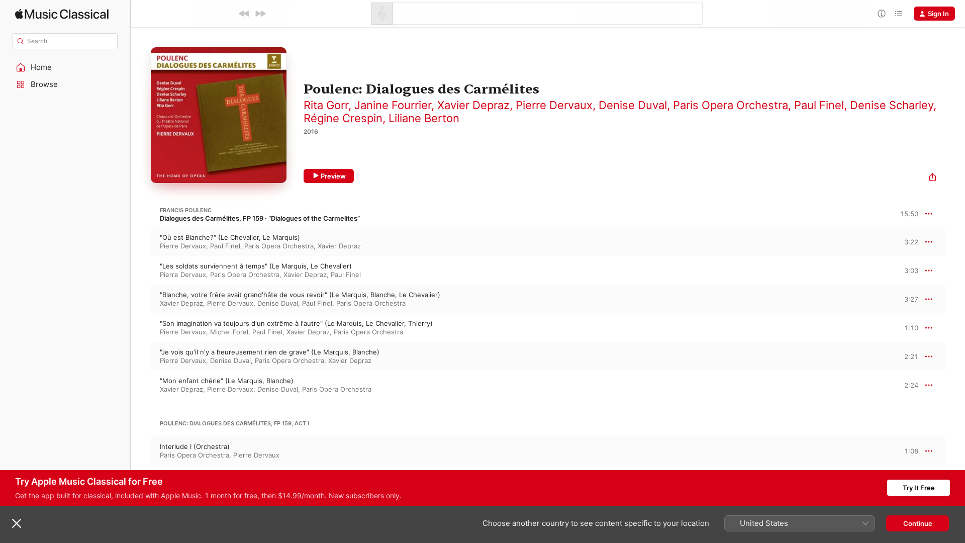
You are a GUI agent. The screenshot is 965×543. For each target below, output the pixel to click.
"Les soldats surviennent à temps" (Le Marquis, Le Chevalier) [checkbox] (256, 266)
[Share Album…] (932, 178)
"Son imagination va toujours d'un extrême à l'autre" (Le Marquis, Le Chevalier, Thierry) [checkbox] (296, 323)
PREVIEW (907, 241)
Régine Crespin (343, 118)
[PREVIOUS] (244, 14)
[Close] (16, 523)
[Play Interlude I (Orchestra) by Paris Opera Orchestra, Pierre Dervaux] (141, 451)
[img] (62, 14)
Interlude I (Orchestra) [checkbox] (195, 446)
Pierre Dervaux (554, 105)
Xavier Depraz (473, 105)
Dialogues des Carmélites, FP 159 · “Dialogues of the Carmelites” (260, 218)
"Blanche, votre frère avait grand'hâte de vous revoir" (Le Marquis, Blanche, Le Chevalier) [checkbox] (300, 295)
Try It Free (919, 488)
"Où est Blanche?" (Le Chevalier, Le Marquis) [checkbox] (230, 237)
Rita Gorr (326, 105)
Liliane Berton (424, 118)
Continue (917, 523)
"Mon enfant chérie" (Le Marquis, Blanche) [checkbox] (227, 381)
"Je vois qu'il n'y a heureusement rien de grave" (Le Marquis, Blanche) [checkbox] (269, 352)
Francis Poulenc (186, 210)
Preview (333, 176)
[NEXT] (260, 14)
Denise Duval (633, 105)
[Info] (882, 14)
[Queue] (899, 14)
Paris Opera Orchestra (730, 105)
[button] (65, 67)
